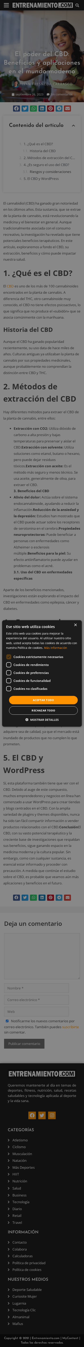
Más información (55, 647)
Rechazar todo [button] (43, 710)
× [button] (75, 625)
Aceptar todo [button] (43, 700)
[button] (42, 720)
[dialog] (42, 673)
